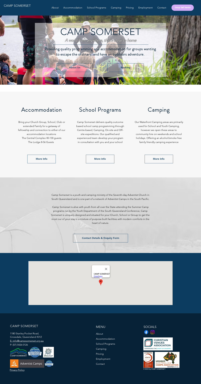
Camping (101, 348)
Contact (100, 363)
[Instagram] (152, 332)
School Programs (105, 343)
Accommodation (105, 338)
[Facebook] (146, 332)
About (99, 333)
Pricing (100, 353)
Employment (103, 358)
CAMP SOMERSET (17, 6)
